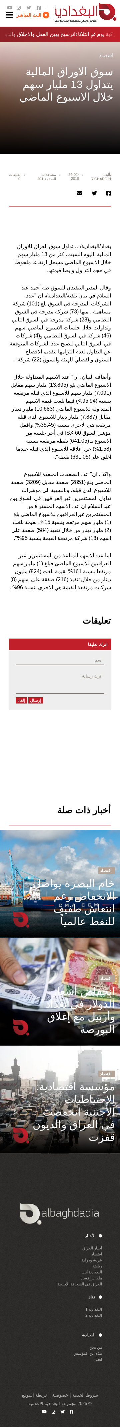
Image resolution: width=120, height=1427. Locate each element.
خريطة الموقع (35, 1395)
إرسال (35, 700)
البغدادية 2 (93, 1315)
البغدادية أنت (92, 1272)
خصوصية (60, 1395)
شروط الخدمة (85, 1395)
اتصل (98, 1359)
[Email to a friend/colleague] (79, 193)
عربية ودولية (92, 1260)
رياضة (97, 1266)
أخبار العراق (92, 1248)
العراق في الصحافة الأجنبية (80, 1284)
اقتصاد (96, 1254)
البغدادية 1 (93, 1309)
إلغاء (21, 700)
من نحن (95, 1347)
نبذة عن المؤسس (87, 1353)
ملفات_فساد (91, 1278)
